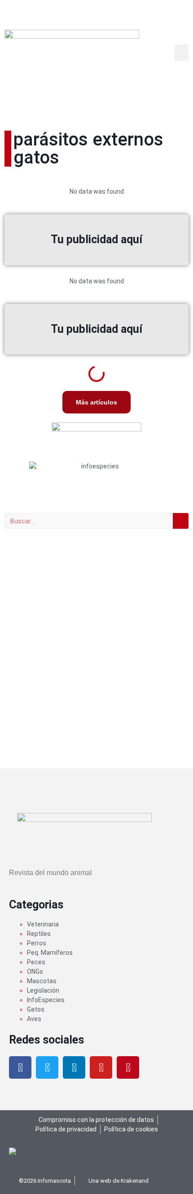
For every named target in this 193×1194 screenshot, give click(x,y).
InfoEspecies (46, 999)
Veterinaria (43, 924)
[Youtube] (101, 1067)
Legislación (43, 990)
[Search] (181, 521)
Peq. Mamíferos (50, 952)
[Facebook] (20, 1067)
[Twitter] (47, 1067)
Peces (36, 962)
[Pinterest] (128, 1067)
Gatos (35, 1009)
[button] (182, 52)
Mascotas (42, 981)
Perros (36, 943)
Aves (34, 1018)
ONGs (35, 971)
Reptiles (39, 933)
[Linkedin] (74, 1067)
